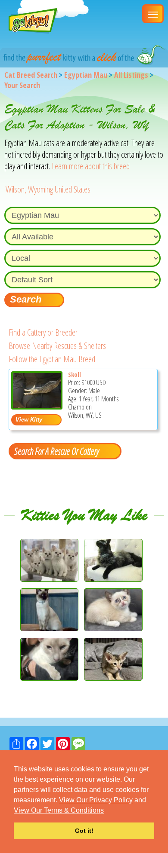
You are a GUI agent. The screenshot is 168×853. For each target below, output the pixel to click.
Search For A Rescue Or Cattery (56, 450)
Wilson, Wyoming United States (48, 189)
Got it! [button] (84, 830)
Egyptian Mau (85, 75)
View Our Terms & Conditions (59, 810)
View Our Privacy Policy (96, 800)
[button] (107, 811)
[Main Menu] (153, 13)
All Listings (131, 75)
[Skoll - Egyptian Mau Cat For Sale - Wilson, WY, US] (36, 406)
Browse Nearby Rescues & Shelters (57, 346)
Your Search (22, 85)
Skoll (74, 374)
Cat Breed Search (30, 75)
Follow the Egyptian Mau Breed (52, 359)
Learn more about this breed (91, 166)
